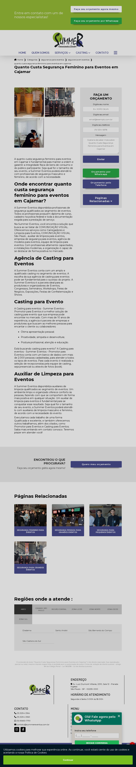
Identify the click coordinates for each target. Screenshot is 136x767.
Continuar (68, 760)
